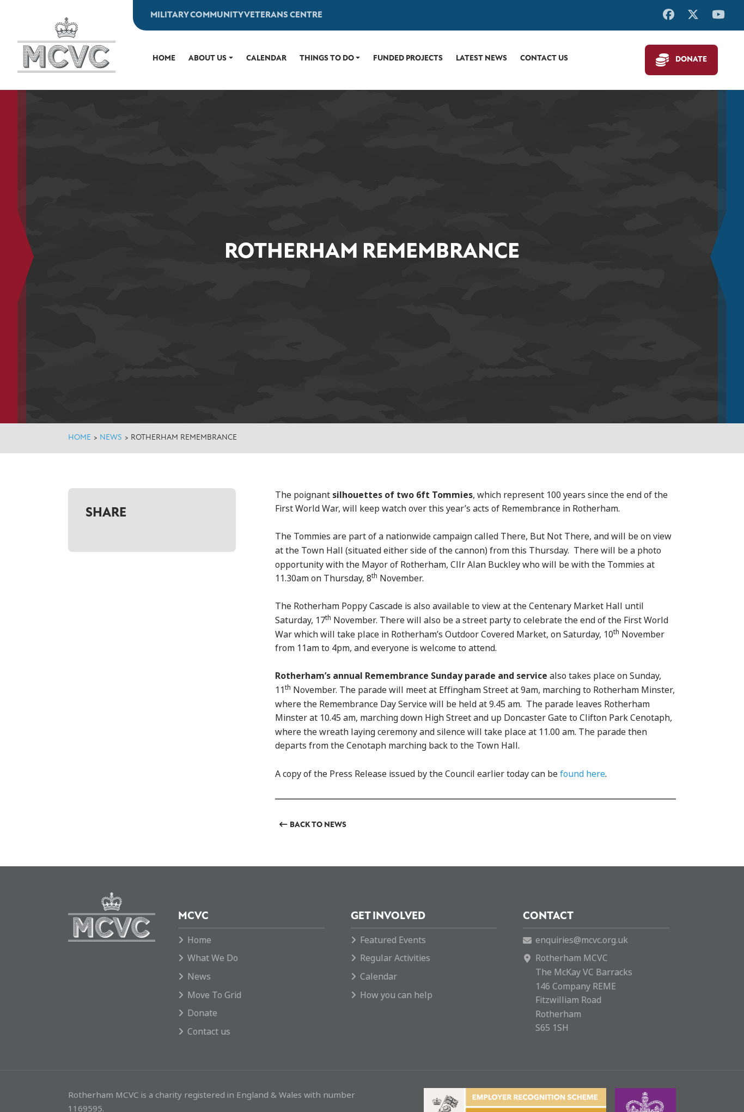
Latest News (481, 58)
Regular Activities (395, 958)
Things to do (327, 58)
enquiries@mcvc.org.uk (581, 940)
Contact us (544, 58)
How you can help (396, 995)
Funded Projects (408, 58)
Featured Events (393, 940)
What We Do (212, 958)
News (111, 438)
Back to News (318, 825)
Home (164, 58)
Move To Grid (214, 995)
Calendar (266, 58)
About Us (207, 58)
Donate (691, 60)
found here (582, 774)
